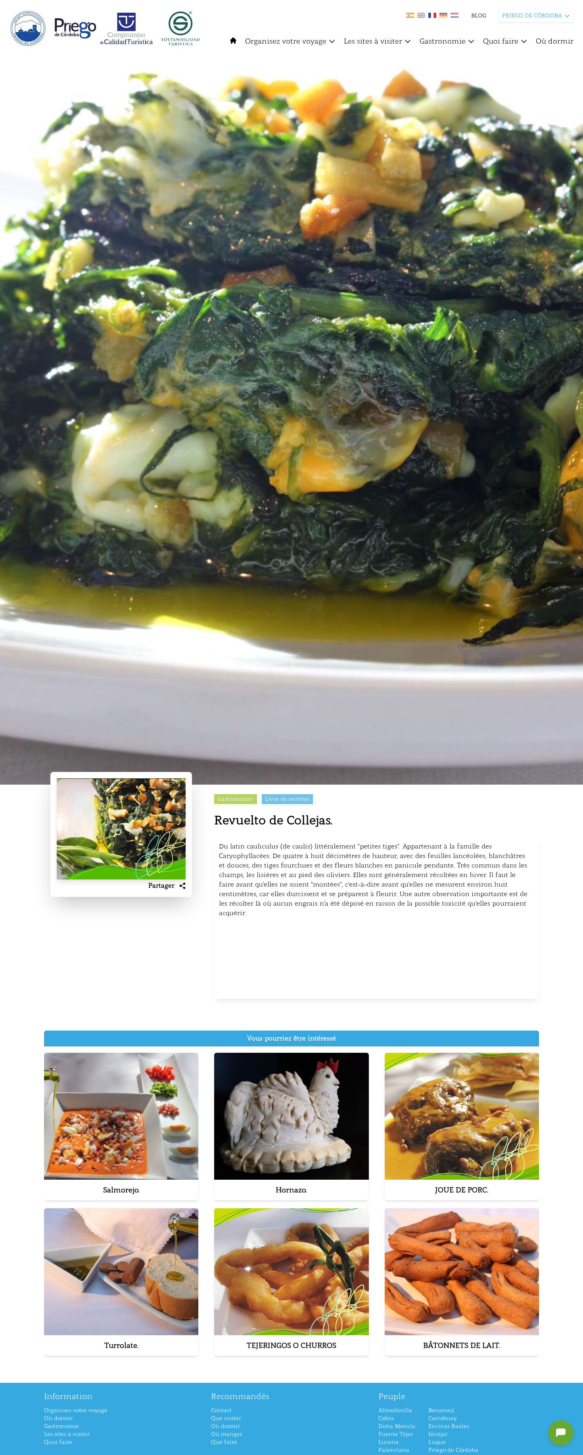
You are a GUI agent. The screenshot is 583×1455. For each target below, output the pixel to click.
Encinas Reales (448, 1426)
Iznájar (437, 1434)
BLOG (478, 15)
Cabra (386, 1418)
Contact (221, 1410)
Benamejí (441, 1410)
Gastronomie (443, 41)
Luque (437, 1442)
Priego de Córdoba (453, 1450)
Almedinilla (395, 1410)
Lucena (388, 1442)
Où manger (226, 1434)
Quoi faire (500, 41)
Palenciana (393, 1450)
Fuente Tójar (395, 1434)
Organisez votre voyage (285, 41)
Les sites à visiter (373, 41)
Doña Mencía (396, 1426)
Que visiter (226, 1418)
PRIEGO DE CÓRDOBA (532, 15)
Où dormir (554, 41)
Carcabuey (442, 1418)
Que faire (224, 1442)
